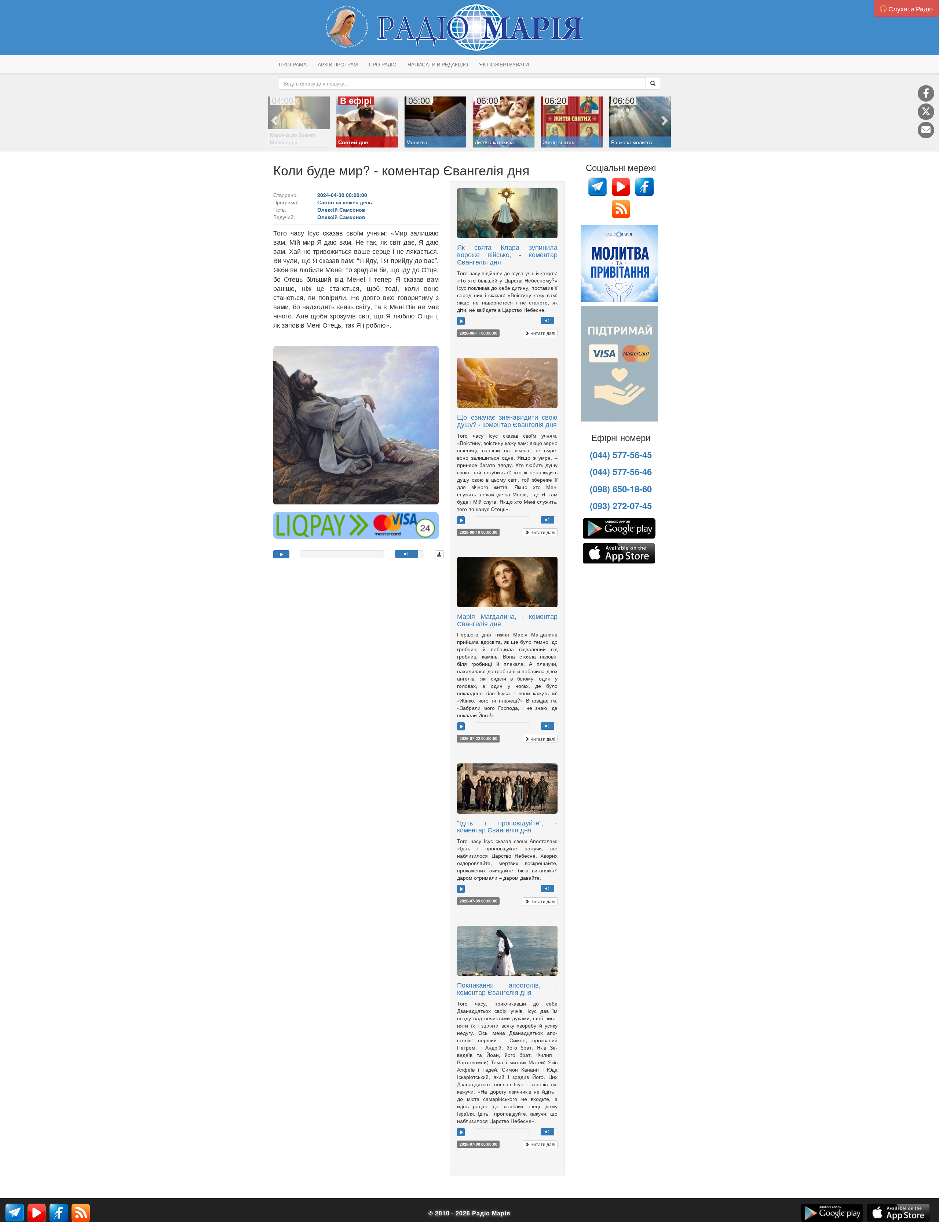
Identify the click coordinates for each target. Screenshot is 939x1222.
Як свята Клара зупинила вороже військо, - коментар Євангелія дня (507, 254)
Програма (293, 64)
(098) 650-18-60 (621, 488)
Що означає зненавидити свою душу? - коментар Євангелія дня (507, 420)
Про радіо (383, 64)
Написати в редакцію (438, 64)
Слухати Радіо (910, 8)
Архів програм (338, 64)
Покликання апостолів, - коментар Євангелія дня (507, 988)
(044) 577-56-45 (621, 454)
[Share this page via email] (926, 130)
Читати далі (542, 333)
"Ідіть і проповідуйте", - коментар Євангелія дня (507, 826)
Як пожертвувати (504, 64)
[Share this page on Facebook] (926, 93)
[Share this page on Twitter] (926, 111)
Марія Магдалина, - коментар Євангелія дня (507, 619)
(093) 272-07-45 (621, 505)
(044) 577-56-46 (621, 471)
